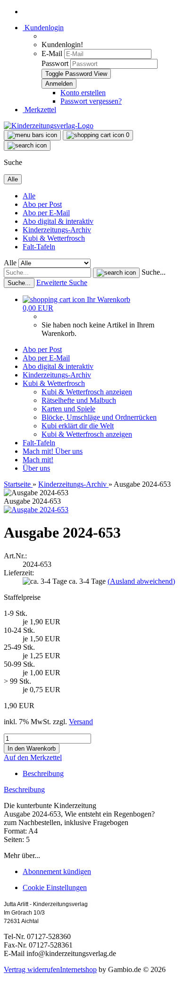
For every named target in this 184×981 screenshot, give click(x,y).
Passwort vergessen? (91, 101)
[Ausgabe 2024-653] (36, 510)
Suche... (154, 272)
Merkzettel (39, 110)
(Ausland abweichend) (141, 581)
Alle (29, 196)
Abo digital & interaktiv (58, 221)
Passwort (55, 63)
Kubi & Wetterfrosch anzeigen (87, 392)
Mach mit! (39, 451)
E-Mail (52, 53)
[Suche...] (116, 273)
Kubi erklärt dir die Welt (78, 426)
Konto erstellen (83, 93)
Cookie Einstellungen (55, 887)
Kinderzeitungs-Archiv (57, 230)
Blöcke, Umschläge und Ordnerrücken (99, 417)
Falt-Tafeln (39, 247)
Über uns (69, 451)
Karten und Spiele (68, 409)
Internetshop (78, 969)
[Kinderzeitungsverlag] (48, 126)
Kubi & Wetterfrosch (54, 238)
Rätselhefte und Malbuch (79, 400)
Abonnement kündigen (57, 871)
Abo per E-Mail (46, 213)
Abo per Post (42, 204)
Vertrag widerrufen (32, 969)
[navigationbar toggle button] (32, 135)
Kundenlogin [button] (43, 28)
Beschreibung (43, 773)
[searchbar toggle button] (27, 145)
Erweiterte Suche (61, 282)
